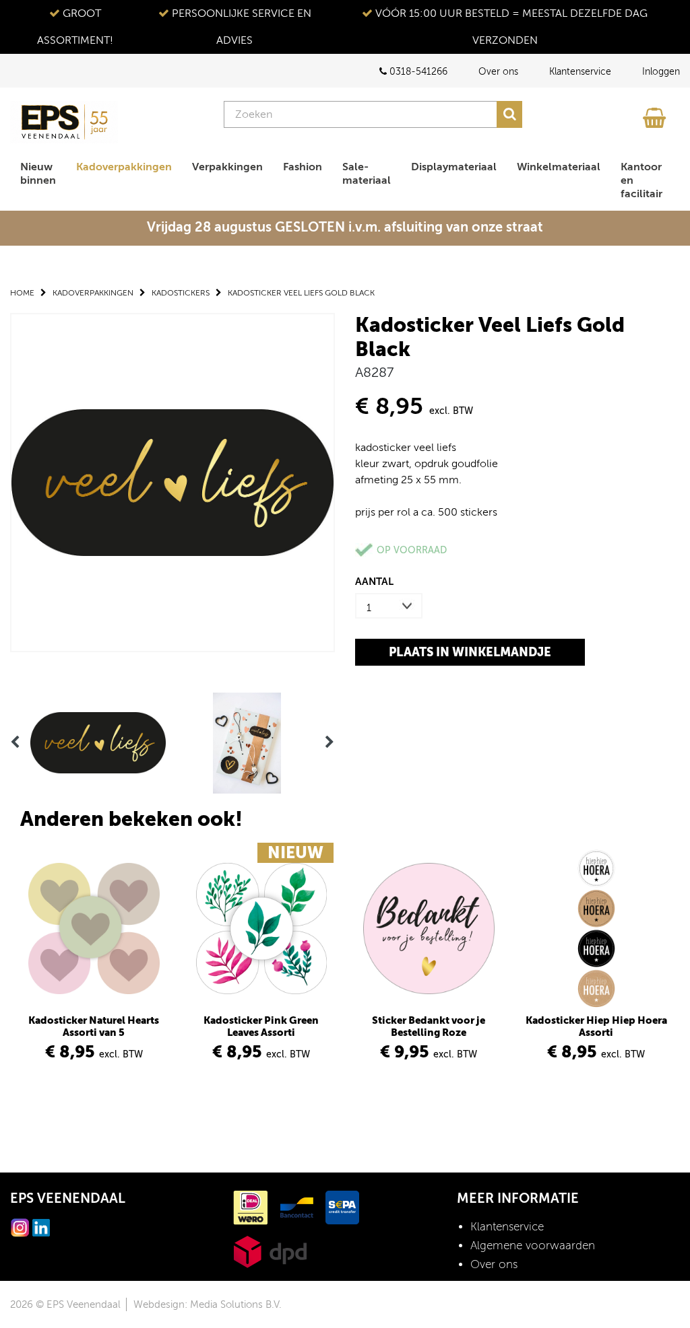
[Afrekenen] (656, 114)
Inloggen (661, 72)
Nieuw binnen (38, 173)
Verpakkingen (227, 167)
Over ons (498, 72)
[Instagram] (20, 1226)
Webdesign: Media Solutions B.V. (207, 1304)
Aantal (374, 581)
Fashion (302, 167)
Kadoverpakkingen (124, 167)
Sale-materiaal (366, 173)
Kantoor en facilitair (641, 180)
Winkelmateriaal (558, 167)
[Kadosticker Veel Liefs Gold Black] (172, 481)
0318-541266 (417, 72)
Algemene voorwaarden (532, 1245)
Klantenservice (580, 72)
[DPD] (270, 1251)
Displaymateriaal (454, 167)
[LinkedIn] (41, 1226)
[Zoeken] (509, 114)
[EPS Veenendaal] (64, 122)
